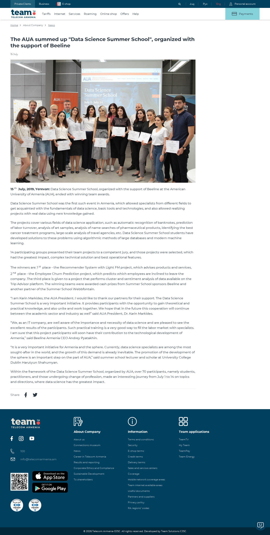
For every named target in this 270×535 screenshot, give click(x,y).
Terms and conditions (141, 439)
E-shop (66, 3)
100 (22, 451)
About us (79, 439)
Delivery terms (136, 462)
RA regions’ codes (138, 508)
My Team (184, 445)
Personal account (245, 3)
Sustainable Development (89, 473)
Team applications (194, 432)
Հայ (192, 3)
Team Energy (187, 456)
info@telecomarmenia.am (38, 459)
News (51, 25)
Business (44, 3)
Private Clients (22, 3)
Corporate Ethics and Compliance (94, 468)
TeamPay (184, 450)
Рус (205, 3)
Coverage (133, 473)
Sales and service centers (142, 468)
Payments (246, 14)
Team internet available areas (145, 485)
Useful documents (139, 490)
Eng (218, 3)
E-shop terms (136, 450)
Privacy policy (136, 502)
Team (23, 13)
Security (133, 445)
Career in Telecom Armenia (90, 456)
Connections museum (87, 445)
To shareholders (83, 479)
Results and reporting (86, 462)
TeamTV (184, 439)
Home (14, 25)
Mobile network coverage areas (146, 479)
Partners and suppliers (141, 496)
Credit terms (135, 456)
